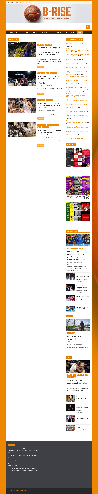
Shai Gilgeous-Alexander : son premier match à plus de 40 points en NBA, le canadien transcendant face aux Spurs (77, 50)
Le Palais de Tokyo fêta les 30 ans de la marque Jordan (77, 339)
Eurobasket (75, 248)
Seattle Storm (41, 44)
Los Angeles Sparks (42, 124)
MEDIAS (51, 32)
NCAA (72, 32)
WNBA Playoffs (49, 44)
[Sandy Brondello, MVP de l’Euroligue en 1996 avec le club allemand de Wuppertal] (70, 409)
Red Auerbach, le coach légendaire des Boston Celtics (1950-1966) (81, 398)
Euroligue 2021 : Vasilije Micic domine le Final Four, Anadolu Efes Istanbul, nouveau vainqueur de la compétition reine (77, 106)
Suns (69, 377)
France (81, 248)
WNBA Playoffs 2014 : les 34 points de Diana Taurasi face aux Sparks (48, 105)
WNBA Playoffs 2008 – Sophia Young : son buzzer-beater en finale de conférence (49, 132)
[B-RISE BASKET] (49, 4)
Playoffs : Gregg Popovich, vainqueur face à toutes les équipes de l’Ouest (82, 418)
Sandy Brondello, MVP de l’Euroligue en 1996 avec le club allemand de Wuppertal (82, 408)
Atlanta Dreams (41, 73)
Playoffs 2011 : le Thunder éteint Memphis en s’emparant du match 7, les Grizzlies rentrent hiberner (76, 138)
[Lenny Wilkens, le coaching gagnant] (70, 428)
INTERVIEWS (42, 32)
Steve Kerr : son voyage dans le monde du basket (77, 381)
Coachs (78, 374)
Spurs (86, 374)
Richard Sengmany (50, 57)
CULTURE (18, 32)
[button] (21, 32)
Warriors (74, 377)
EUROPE (26, 32)
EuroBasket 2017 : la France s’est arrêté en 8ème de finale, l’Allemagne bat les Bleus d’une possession (82, 288)
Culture (69, 333)
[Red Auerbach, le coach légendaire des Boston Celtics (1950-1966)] (70, 399)
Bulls (74, 374)
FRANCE (34, 32)
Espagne (69, 248)
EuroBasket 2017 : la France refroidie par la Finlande (82, 308)
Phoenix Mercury (41, 100)
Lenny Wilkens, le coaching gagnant (82, 427)
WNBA (79, 32)
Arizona (69, 374)
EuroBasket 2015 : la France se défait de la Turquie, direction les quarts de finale (82, 299)
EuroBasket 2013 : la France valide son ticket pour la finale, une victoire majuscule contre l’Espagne (77, 255)
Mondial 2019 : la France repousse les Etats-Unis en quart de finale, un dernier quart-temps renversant (82, 277)
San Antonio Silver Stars (53, 124)
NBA (66, 32)
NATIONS (59, 32)
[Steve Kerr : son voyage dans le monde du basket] (78, 366)
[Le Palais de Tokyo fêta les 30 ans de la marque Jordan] (78, 325)
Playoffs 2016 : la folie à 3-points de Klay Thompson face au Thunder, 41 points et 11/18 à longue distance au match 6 (77, 95)
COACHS (11, 32)
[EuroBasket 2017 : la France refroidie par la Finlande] (70, 309)
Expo (74, 333)
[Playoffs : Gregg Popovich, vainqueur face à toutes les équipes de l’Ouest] (70, 419)
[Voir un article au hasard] (88, 32)
